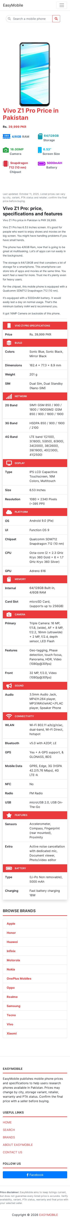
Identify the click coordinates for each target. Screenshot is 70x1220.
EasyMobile (13, 5)
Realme (12, 997)
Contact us (12, 1152)
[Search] (56, 18)
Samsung (13, 1006)
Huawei (12, 942)
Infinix (11, 951)
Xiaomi (12, 1033)
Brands (9, 1137)
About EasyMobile (18, 1145)
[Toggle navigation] (62, 5)
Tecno (11, 1015)
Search (9, 1130)
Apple (11, 923)
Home (7, 1122)
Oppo (11, 987)
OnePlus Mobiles (19, 978)
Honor (11, 933)
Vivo (10, 1024)
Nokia (11, 969)
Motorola (13, 960)
